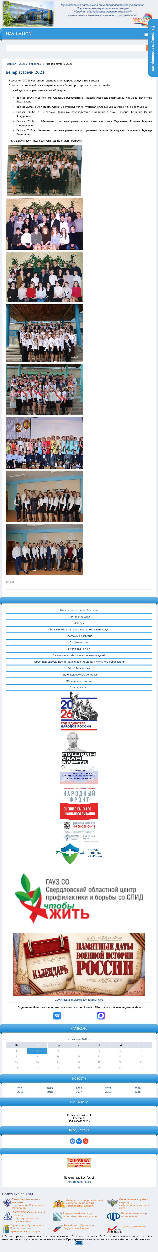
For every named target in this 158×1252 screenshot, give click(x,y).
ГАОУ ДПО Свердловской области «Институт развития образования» (29, 1217)
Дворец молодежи (134, 1226)
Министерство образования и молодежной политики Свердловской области (84, 1203)
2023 (50, 1088)
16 (37, 1062)
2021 (22, 63)
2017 (79, 1091)
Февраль (34, 63)
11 (79, 1056)
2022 (79, 1088)
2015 (137, 1091)
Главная (11, 63)
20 (120, 1062)
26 (99, 1067)
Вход (88, 1181)
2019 (20, 1091)
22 (16, 1067)
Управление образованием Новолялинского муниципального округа (27, 1228)
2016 (108, 1091)
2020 (137, 1088)
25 (79, 1067)
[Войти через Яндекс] (85, 1141)
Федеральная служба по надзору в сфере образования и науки (134, 1203)
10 (58, 1056)
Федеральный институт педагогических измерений (80, 1215)
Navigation (19, 34)
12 (99, 1056)
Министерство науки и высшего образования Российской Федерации (28, 1203)
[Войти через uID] (72, 1141)
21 (141, 1062)
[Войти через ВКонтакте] (79, 1141)
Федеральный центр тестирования (134, 1215)
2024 (20, 1088)
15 (16, 1062)
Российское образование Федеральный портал (79, 1227)
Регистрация (75, 1181)
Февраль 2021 (79, 1039)
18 (79, 1062)
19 (99, 1062)
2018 (50, 1091)
